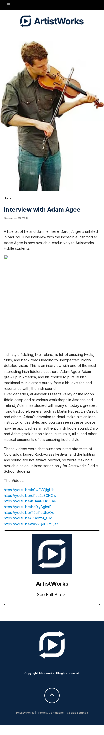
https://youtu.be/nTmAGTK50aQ (30, 501)
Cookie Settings (77, 712)
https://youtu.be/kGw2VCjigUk (29, 490)
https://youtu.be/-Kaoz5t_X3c (28, 518)
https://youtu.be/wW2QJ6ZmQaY (31, 524)
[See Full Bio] (64, 594)
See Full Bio (49, 594)
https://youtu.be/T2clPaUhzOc (29, 512)
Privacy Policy (25, 712)
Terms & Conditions (51, 712)
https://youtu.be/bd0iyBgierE (27, 507)
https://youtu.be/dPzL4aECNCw (30, 495)
